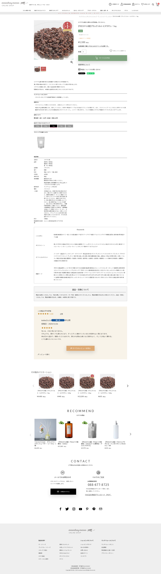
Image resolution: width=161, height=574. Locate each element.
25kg (69, 126)
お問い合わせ (84, 550)
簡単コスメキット (64, 544)
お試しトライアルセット (66, 547)
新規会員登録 (127, 4)
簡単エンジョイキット (66, 550)
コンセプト (83, 556)
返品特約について (84, 64)
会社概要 (103, 547)
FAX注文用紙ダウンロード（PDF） (98, 495)
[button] (33, 386)
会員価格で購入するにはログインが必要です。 (93, 46)
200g (37, 126)
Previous (31, 435)
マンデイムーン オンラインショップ (88, 16)
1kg (53, 126)
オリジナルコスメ (64, 556)
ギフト (61, 559)
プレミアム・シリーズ (44, 547)
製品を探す (42, 540)
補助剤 (40, 553)
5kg (61, 126)
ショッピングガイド (85, 544)
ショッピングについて (87, 540)
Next (130, 434)
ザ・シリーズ (101, 16)
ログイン (137, 4)
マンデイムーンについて (108, 540)
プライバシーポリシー (107, 553)
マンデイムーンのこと (107, 544)
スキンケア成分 (43, 550)
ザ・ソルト (108, 16)
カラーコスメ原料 (43, 559)
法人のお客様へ (84, 547)
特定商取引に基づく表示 (108, 550)
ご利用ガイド (115, 4)
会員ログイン (84, 553)
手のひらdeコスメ (64, 553)
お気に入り (147, 4)
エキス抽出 (42, 556)
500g (45, 126)
